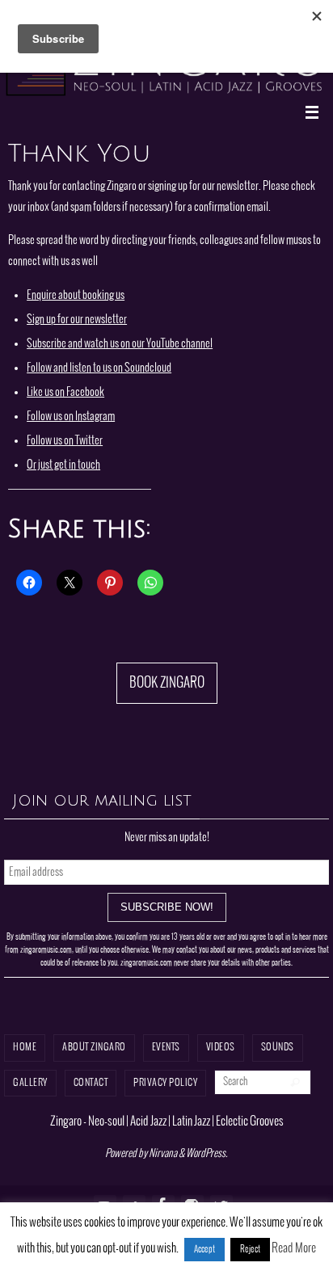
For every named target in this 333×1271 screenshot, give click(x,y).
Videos (220, 1047)
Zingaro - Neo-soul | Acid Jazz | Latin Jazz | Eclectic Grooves (167, 1121)
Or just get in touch (63, 464)
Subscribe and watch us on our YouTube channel (120, 343)
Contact (91, 1083)
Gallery (30, 1083)
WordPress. (207, 1153)
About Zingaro (94, 1047)
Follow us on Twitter (65, 440)
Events (166, 1047)
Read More (294, 1248)
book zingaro (166, 683)
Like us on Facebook (65, 391)
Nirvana (163, 1153)
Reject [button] (250, 1249)
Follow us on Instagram (71, 416)
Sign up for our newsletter (77, 319)
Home (24, 1047)
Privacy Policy (165, 1083)
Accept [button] (204, 1249)
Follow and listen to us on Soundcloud (99, 367)
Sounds (277, 1047)
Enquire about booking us (75, 294)
